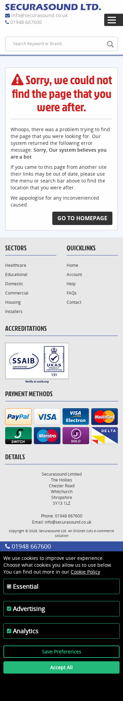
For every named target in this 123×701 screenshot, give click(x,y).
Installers (14, 311)
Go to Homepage (82, 218)
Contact (74, 302)
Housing (13, 302)
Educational (16, 274)
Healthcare (15, 265)
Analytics (26, 631)
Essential (26, 586)
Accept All (61, 667)
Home (72, 265)
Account (74, 274)
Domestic (14, 284)
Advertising (29, 608)
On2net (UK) (83, 530)
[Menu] (113, 20)
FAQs (72, 293)
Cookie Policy (85, 571)
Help (71, 284)
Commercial (16, 293)
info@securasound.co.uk (39, 15)
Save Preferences (61, 651)
